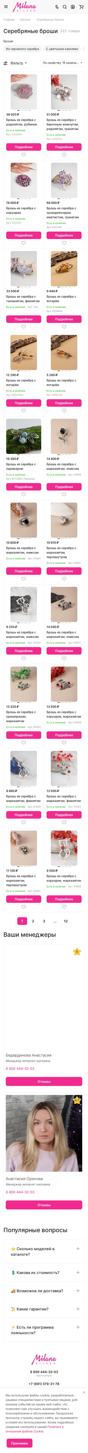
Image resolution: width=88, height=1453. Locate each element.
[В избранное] (24, 154)
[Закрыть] (84, 1392)
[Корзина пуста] (81, 7)
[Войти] (73, 7)
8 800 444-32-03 (20, 1068)
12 (66, 921)
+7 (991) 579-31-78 (44, 1384)
